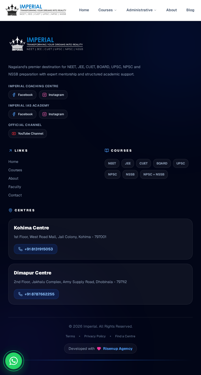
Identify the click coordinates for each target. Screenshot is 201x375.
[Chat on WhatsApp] (13, 361)
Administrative (139, 10)
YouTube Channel (30, 133)
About (171, 10)
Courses (105, 10)
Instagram (56, 95)
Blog (190, 10)
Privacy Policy (95, 336)
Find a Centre (125, 336)
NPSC (112, 174)
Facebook (25, 95)
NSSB (130, 174)
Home (84, 10)
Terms (70, 336)
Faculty (14, 186)
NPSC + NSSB (153, 174)
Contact (15, 195)
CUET (143, 163)
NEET (112, 163)
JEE (128, 163)
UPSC (180, 163)
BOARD (162, 163)
